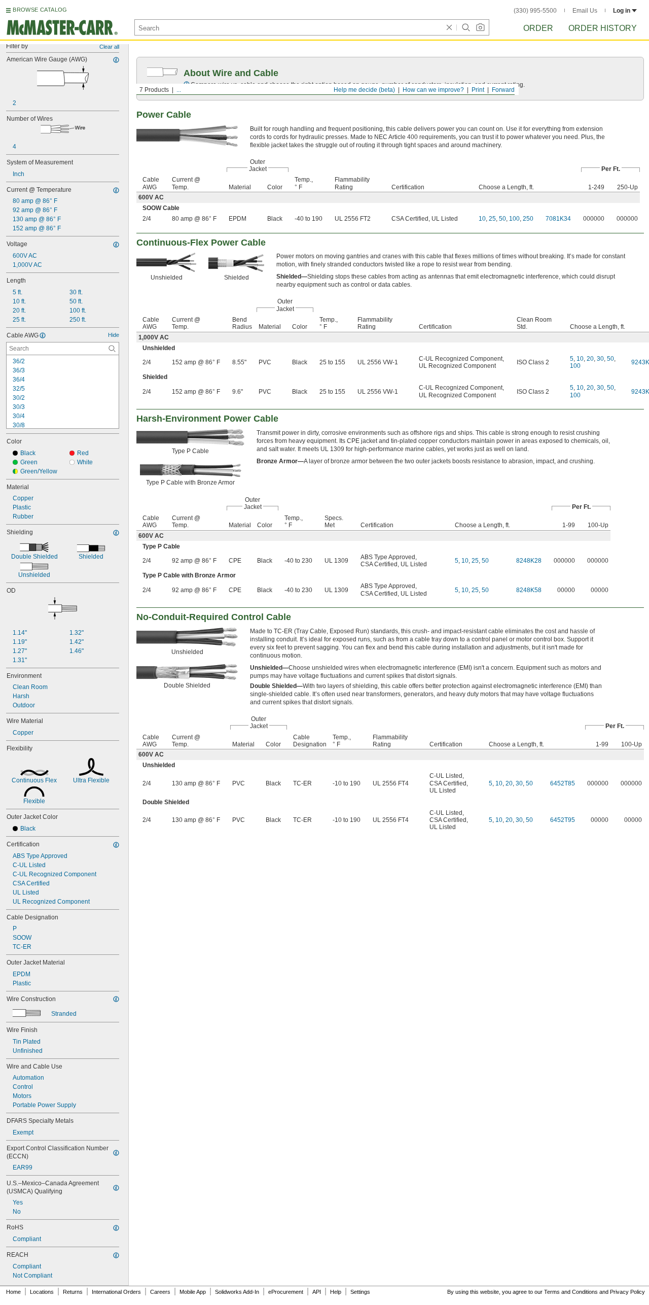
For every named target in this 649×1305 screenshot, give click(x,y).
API (316, 1292)
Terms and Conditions (571, 1292)
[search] (112, 349)
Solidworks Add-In (237, 1292)
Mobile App (192, 1292)
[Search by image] (480, 27)
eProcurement (285, 1292)
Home (13, 1292)
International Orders (116, 1292)
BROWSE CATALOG (40, 10)
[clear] (449, 27)
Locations (42, 1292)
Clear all (109, 47)
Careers (160, 1292)
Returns (73, 1292)
